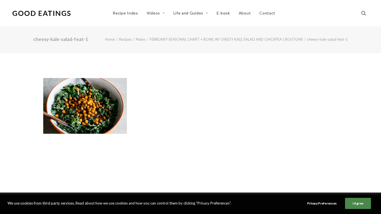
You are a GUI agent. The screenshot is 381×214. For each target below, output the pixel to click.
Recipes (125, 39)
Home (110, 39)
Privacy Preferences (322, 203)
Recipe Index (125, 13)
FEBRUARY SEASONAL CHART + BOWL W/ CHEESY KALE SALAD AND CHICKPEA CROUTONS (226, 39)
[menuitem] (125, 13)
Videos (153, 13)
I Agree (358, 203)
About (245, 13)
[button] (366, 13)
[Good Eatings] (41, 13)
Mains (141, 39)
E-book (223, 13)
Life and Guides (188, 13)
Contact (267, 13)
